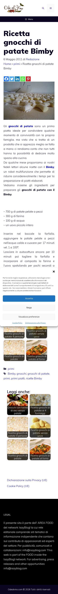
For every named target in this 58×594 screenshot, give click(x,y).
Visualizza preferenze (29, 316)
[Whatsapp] (22, 78)
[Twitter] (11, 78)
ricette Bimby (34, 378)
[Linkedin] (17, 78)
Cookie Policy (17, 323)
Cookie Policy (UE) (18, 486)
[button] (53, 272)
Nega (29, 307)
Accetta (29, 298)
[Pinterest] (28, 78)
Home (7, 64)
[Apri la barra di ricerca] (43, 8)
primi (17, 64)
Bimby (50, 167)
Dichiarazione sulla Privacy (35, 323)
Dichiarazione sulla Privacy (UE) (27, 480)
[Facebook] (6, 78)
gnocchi (21, 373)
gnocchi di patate (20, 126)
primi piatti (18, 378)
